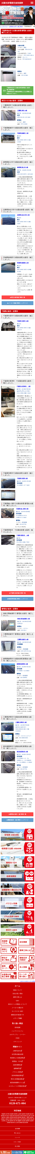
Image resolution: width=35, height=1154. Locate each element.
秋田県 (15, 1114)
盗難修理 (17, 1068)
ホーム (17, 986)
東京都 (15, 1115)
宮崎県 (21, 1122)
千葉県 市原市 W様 (22, 321)
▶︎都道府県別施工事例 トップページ (17, 598)
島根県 (28, 1119)
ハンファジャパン (17, 1031)
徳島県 (11, 1120)
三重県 (28, 1117)
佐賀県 (32, 1120)
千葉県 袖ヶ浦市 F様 (22, 509)
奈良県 (15, 1119)
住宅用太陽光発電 (17, 1054)
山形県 (19, 1114)
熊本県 (13, 1122)
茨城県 (28, 1114)
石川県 (32, 1115)
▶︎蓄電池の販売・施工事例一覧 (17, 814)
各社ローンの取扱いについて (17, 1004)
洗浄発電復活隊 (17, 1075)
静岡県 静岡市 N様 (22, 664)
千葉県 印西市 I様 (22, 478)
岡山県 (32, 1119)
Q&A (17, 1000)
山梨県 (7, 1117)
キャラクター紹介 (17, 1011)
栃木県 (32, 1114)
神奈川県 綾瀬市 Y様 (23, 618)
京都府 (3, 1119)
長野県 (11, 1117)
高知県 (23, 1120)
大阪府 (7, 1119)
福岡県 (28, 1120)
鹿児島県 (25, 1122)
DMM (17, 1038)
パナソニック (17, 1041)
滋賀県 (32, 1117)
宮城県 (11, 1114)
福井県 (3, 1117)
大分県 (17, 1122)
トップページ (4, 26)
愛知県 (23, 1117)
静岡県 (19, 1117)
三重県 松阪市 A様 (22, 639)
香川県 (15, 1120)
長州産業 (17, 1027)
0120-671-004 (17, 1103)
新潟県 (24, 1115)
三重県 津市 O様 (22, 110)
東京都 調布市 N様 (22, 751)
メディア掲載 (17, 1018)
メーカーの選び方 (17, 1007)
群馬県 (3, 1115)
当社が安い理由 (17, 993)
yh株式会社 (17, 1051)
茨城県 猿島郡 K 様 (23, 262)
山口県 (7, 1120)
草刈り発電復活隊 (17, 1079)
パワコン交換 (16, 1072)
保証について (17, 990)
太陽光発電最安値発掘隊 (12, 3)
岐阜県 (15, 1117)
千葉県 (11, 1115)
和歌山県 (19, 1119)
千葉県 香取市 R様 (23, 535)
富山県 (28, 1115)
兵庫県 (11, 1119)
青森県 (3, 1114)
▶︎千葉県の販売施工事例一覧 (18, 593)
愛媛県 (19, 1120)
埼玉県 (7, 1115)
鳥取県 (24, 1119)
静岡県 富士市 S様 (22, 167)
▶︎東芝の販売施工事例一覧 (17, 297)
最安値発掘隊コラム (16, 1082)
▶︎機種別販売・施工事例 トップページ (17, 820)
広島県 (3, 1120)
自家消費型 (17, 1065)
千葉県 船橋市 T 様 (22, 133)
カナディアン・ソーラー (17, 1034)
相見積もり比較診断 (16, 1058)
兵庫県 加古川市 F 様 (23, 215)
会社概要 (17, 1128)
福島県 (23, 1114)
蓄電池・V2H (16, 1061)
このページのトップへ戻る (27, 981)
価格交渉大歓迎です (17, 1014)
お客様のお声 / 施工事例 (16, 26)
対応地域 (17, 1111)
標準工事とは (17, 997)
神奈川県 (19, 1115)
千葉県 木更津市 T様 (23, 386)
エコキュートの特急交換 (17, 1086)
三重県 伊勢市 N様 (21, 722)
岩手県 (7, 1114)
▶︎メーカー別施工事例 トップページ (17, 303)
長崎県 (9, 1122)
